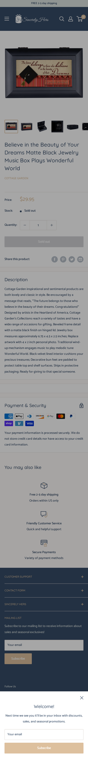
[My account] (70, 18)
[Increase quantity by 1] (51, 225)
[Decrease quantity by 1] (25, 225)
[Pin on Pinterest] (63, 259)
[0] (80, 19)
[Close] (81, 698)
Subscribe (44, 748)
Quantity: (11, 225)
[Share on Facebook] (54, 259)
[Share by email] (80, 259)
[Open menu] (7, 18)
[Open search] (61, 18)
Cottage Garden (16, 178)
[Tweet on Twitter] (72, 259)
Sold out (44, 241)
